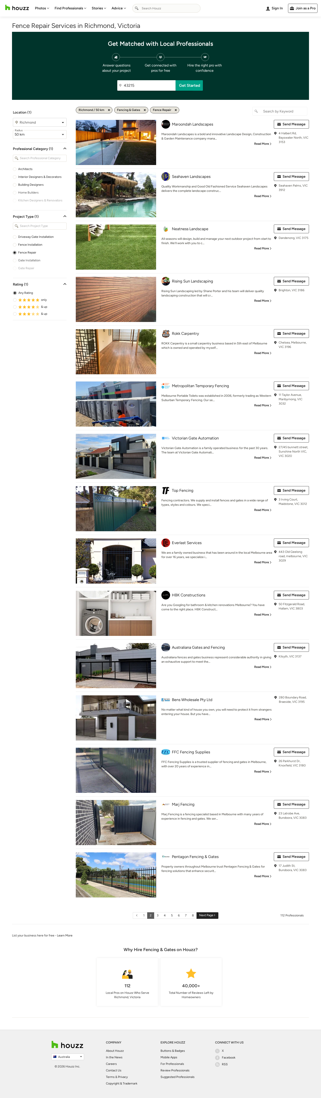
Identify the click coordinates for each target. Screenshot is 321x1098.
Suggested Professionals (177, 1077)
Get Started (189, 85)
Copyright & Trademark (121, 1083)
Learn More (64, 935)
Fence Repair (27, 252)
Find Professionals (69, 8)
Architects (25, 169)
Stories (97, 8)
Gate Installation (29, 260)
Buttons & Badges (172, 1051)
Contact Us (113, 1070)
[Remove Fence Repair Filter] (176, 110)
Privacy (123, 1077)
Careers (111, 1064)
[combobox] (166, 8)
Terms (110, 1077)
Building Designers (31, 185)
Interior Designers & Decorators (40, 177)
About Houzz (115, 1051)
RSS (225, 1064)
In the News (114, 1057)
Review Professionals (175, 1070)
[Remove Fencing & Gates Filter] (145, 110)
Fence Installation (30, 245)
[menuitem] (42, 8)
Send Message (294, 124)
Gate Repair (26, 268)
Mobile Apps (168, 1057)
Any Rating (25, 293)
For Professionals (172, 1064)
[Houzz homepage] (17, 7)
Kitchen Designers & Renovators (40, 200)
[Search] (136, 8)
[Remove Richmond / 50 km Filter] (109, 110)
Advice (117, 8)
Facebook (228, 1057)
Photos (40, 8)
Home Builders (28, 192)
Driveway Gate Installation (36, 237)
